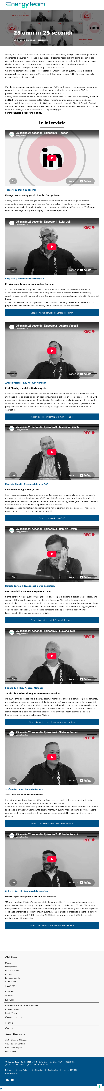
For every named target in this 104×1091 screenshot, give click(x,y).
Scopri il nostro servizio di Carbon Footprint (52, 313)
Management (11, 967)
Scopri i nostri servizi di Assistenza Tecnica (52, 823)
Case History (13, 1017)
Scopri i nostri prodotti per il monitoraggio (52, 417)
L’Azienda (24, 40)
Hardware (9, 992)
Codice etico (53, 1070)
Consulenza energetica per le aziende (21, 1005)
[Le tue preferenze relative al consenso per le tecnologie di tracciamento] (99, 1086)
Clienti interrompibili (13, 1047)
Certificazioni (10, 982)
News (9, 1022)
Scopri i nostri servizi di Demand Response (52, 620)
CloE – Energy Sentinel (15, 1044)
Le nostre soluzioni (13, 978)
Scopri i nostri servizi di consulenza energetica (52, 722)
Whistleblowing (11, 1074)
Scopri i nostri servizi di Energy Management (52, 925)
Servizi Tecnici (11, 1013)
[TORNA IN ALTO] (1, 1089)
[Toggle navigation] (95, 4)
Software (9, 995)
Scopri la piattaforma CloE (52, 518)
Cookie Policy (22, 1070)
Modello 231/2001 (70, 1070)
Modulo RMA (10, 1051)
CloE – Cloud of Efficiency (16, 1040)
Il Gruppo (9, 974)
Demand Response (13, 1009)
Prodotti (10, 986)
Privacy (8, 1070)
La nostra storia (12, 970)
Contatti (10, 1028)
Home (16, 40)
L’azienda (9, 963)
